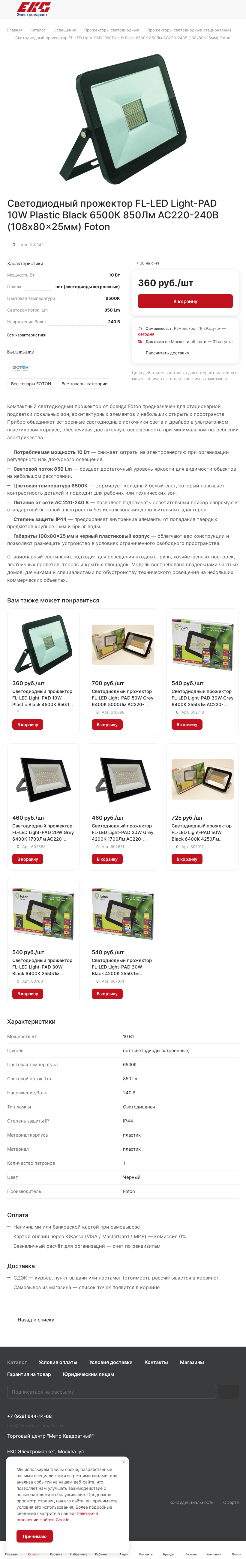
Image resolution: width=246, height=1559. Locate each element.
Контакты (156, 1362)
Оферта (231, 1502)
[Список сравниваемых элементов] (204, 9)
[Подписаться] (228, 1392)
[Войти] (188, 9)
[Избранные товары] (219, 9)
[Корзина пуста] (235, 9)
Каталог (17, 1362)
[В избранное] (206, 244)
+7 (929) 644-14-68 (29, 1416)
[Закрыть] (123, 1462)
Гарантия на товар (29, 1374)
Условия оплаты (58, 1362)
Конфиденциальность (192, 1502)
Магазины (192, 1362)
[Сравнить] (220, 244)
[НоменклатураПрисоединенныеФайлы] (123, 119)
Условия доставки (111, 1362)
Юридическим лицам (88, 1374)
